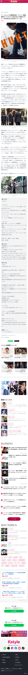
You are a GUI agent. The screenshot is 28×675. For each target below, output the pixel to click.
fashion (17, 657)
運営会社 (2, 668)
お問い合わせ (15, 668)
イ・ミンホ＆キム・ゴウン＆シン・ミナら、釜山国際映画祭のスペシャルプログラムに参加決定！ (14, 507)
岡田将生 (7, 565)
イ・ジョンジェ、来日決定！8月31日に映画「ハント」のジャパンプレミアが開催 (21, 356)
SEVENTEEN (4, 562)
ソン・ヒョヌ (4, 557)
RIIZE (21, 557)
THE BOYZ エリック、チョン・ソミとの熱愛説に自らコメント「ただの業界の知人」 (14, 500)
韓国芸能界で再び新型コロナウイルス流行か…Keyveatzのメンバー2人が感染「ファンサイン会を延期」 (14, 494)
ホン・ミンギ (17, 562)
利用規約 (20, 668)
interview (17, 662)
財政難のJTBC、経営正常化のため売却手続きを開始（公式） (18, 456)
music (3, 660)
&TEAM (9, 560)
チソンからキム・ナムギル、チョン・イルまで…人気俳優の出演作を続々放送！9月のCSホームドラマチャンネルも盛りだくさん (14, 487)
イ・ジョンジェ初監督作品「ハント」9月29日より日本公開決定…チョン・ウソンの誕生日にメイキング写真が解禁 (20, 370)
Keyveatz (3, 560)
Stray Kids (15, 557)
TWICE (10, 557)
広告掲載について (8, 668)
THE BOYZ (14, 560)
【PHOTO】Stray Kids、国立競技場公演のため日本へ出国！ (18, 479)
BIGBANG (23, 562)
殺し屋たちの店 (14, 565)
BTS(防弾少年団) (22, 560)
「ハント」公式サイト (7, 332)
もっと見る (14, 519)
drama (3, 662)
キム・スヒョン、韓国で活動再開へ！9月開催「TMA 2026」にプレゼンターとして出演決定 (18, 471)
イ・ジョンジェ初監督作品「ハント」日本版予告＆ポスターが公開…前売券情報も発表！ (7, 370)
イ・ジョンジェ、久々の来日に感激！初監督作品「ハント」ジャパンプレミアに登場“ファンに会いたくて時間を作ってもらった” (7, 356)
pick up (4, 654)
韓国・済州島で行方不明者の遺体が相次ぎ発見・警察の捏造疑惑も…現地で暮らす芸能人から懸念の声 (18, 448)
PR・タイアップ (18, 665)
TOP (2, 12)
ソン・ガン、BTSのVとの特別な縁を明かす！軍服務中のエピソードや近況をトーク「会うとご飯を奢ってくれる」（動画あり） (14, 513)
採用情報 (2, 670)
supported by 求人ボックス (23, 600)
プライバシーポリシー (9, 670)
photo (16, 660)
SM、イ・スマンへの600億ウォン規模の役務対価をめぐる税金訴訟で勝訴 (17, 463)
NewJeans (10, 562)
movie (16, 654)
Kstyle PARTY (21, 565)
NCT (2, 565)
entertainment (6, 657)
